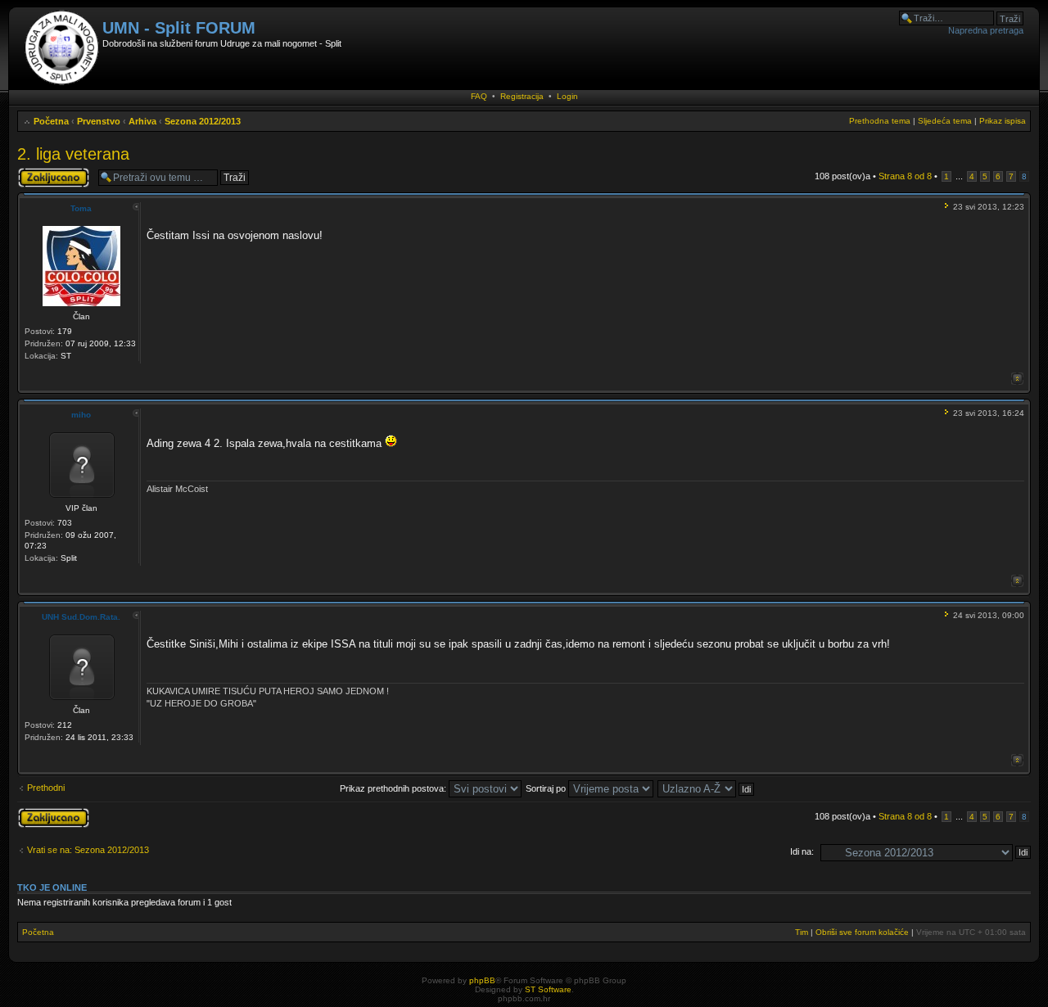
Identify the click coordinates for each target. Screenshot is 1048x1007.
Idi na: (802, 851)
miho (81, 414)
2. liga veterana (73, 154)
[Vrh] (1017, 379)
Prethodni (46, 788)
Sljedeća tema (945, 120)
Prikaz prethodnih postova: (394, 788)
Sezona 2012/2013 (203, 121)
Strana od (905, 176)
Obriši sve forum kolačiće (862, 932)
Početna (51, 121)
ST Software (548, 989)
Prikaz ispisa (1002, 120)
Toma (81, 208)
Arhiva (142, 121)
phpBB (482, 980)
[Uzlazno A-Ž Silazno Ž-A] (706, 788)
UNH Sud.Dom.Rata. (81, 616)
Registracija (522, 96)
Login (567, 96)
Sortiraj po (547, 788)
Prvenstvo (98, 121)
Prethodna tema (879, 120)
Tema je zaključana (38, 177)
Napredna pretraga (985, 30)
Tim (801, 932)
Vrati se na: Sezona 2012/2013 (88, 850)
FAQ (479, 96)
